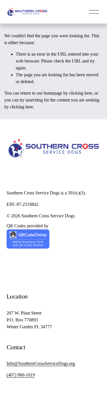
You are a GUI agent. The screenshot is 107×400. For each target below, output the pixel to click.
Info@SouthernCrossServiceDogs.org (41, 363)
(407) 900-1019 (21, 374)
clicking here (80, 93)
